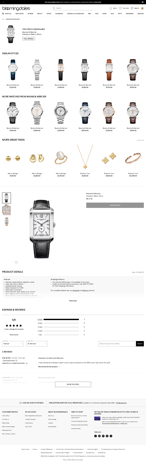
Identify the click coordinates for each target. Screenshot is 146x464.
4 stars (40, 323)
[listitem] (73, 2)
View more (73, 300)
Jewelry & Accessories (13, 19)
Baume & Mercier (29, 32)
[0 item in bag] (142, 8)
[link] (13, 86)
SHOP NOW (97, 2)
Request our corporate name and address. (92, 456)
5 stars (40, 319)
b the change (52, 419)
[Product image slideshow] (42, 229)
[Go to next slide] (140, 2)
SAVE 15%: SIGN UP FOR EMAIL (33, 403)
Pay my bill (28, 426)
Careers (50, 423)
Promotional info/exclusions (110, 423)
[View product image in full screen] (16, 262)
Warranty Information (13, 301)
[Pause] (142, 2)
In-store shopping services (79, 421)
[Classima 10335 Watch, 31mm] (37, 69)
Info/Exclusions (121, 403)
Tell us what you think (8, 434)
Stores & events (76, 428)
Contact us (5, 419)
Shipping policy (7, 430)
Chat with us (6, 415)
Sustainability (52, 426)
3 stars (40, 327)
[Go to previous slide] (3, 2)
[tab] (6, 198)
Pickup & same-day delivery (79, 425)
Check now (123, 423)
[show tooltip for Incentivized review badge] (16, 361)
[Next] (141, 70)
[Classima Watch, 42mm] (85, 113)
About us (51, 415)
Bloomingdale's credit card (33, 415)
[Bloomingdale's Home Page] (16, 9)
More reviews (73, 384)
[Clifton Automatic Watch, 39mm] (37, 113)
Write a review (14, 334)
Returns (85, 290)
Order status (29, 423)
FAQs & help (5, 423)
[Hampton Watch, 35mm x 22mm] (85, 69)
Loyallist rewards (30, 419)
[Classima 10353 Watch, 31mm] (13, 69)
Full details (29, 39)
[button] (37, 229)
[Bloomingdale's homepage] (3, 19)
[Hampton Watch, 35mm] (109, 69)
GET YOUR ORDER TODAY (52, 2)
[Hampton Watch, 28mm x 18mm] (61, 69)
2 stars (40, 331)
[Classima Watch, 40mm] (133, 69)
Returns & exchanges (8, 426)
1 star (40, 335)
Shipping (76, 290)
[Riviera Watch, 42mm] (61, 113)
